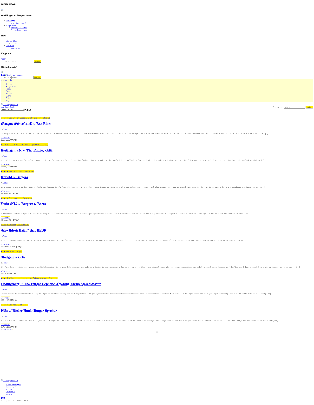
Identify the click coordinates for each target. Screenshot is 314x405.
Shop (8, 91)
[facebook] (1, 59)
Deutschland (17, 171)
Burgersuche (10, 86)
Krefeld (25, 171)
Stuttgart (18, 251)
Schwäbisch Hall (23, 225)
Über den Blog (11, 41)
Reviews (9, 84)
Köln (14, 305)
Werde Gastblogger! (18, 23)
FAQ (7, 100)
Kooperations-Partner (19, 28)
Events (13, 278)
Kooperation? (11, 25)
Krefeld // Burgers (14, 177)
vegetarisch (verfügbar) (41, 118)
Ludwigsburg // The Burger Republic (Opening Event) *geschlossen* (51, 284)
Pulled (29, 118)
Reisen (8, 89)
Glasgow (23, 118)
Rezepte (9, 93)
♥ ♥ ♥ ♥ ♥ (4, 118)
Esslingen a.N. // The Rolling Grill (26, 150)
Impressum (10, 45)
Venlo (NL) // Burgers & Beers (23, 204)
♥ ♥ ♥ (3, 251)
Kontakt (14, 43)
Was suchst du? (6, 80)
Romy (5, 129)
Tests (7, 98)
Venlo (30, 198)
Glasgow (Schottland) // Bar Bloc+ (26, 123)
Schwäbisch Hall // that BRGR (23, 230)
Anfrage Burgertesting (19, 30)
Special (25, 305)
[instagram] (3, 59)
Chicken (16, 118)
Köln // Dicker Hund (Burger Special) (29, 310)
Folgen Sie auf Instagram (159, 337)
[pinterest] (5, 59)
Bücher (8, 96)
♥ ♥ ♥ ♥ (4, 225)
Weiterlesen (5, 137)
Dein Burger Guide (7, 107)
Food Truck (20, 144)
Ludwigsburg (22, 278)
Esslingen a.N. (10, 144)
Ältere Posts (7, 329)
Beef (10, 118)
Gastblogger (10, 21)
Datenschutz (15, 48)
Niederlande (17, 198)
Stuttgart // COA (13, 257)
